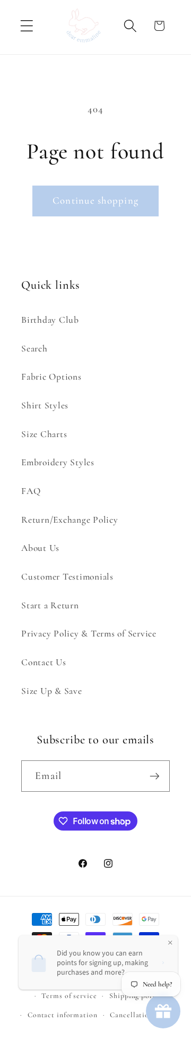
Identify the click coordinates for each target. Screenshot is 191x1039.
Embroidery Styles (57, 462)
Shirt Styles (44, 405)
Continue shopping (95, 200)
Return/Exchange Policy (69, 519)
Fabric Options (51, 376)
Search (34, 348)
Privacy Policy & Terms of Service (89, 633)
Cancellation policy (143, 1014)
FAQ (30, 491)
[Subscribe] (154, 775)
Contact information (63, 1014)
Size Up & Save (51, 691)
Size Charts (44, 434)
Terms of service (69, 995)
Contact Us (43, 662)
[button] (26, 25)
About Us (40, 548)
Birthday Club (50, 319)
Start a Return (50, 605)
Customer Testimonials (67, 576)
